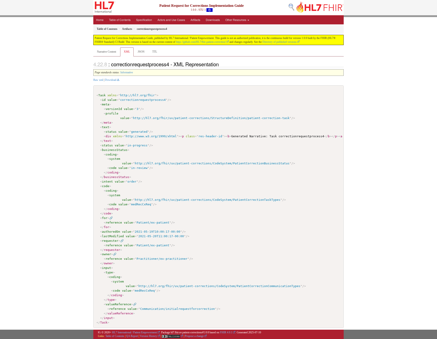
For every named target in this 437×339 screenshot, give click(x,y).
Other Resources (236, 20)
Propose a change (194, 336)
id (104, 100)
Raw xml (98, 80)
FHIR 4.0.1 (226, 332)
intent (107, 181)
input (106, 268)
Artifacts (195, 20)
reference (114, 222)
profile (112, 113)
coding (111, 154)
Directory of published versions (279, 41)
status (111, 131)
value (112, 100)
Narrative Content (106, 51)
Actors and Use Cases (171, 20)
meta (105, 104)
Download (110, 80)
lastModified (113, 236)
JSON (141, 51)
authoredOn (111, 231)
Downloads (213, 20)
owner (106, 254)
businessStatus (114, 150)
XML (127, 51)
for (104, 218)
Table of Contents (120, 20)
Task (102, 95)
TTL (154, 51)
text (105, 127)
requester (110, 240)
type (109, 272)
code (113, 168)
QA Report (132, 336)
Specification (144, 20)
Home (100, 20)
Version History (148, 336)
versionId (114, 109)
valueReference (118, 304)
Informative (126, 72)
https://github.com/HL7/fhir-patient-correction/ (201, 41)
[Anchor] (221, 63)
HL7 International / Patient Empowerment (134, 332)
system (114, 159)
